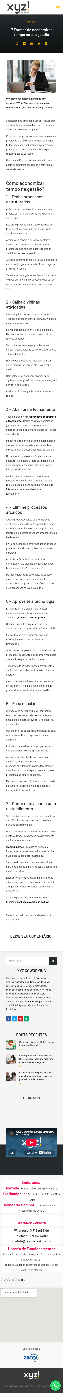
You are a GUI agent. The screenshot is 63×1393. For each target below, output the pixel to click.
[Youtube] (22, 1280)
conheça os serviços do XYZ (33, 901)
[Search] (53, 961)
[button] (58, 7)
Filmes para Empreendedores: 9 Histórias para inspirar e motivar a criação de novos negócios (36, 1059)
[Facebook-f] (16, 1280)
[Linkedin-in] (10, 1280)
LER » (21, 1049)
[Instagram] (4, 1280)
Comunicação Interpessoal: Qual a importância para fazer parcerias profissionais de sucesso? (36, 1076)
